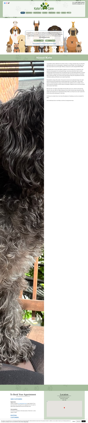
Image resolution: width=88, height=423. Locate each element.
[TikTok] (9, 3)
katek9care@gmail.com (78, 3)
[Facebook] (5, 3)
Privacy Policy (26, 421)
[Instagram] (7, 3)
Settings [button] (74, 421)
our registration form (22, 403)
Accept (83, 421)
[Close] (86, 421)
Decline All (78, 421)
